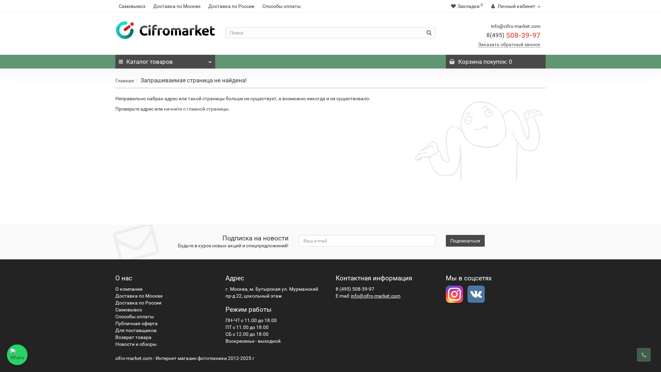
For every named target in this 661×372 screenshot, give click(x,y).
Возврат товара (133, 337)
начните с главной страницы (196, 109)
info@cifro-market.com (375, 296)
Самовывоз (132, 6)
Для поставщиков (136, 330)
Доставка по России (231, 6)
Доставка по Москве (176, 6)
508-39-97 (513, 35)
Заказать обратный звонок (509, 44)
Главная (124, 80)
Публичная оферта (136, 323)
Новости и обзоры (136, 344)
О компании (129, 289)
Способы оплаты (281, 6)
